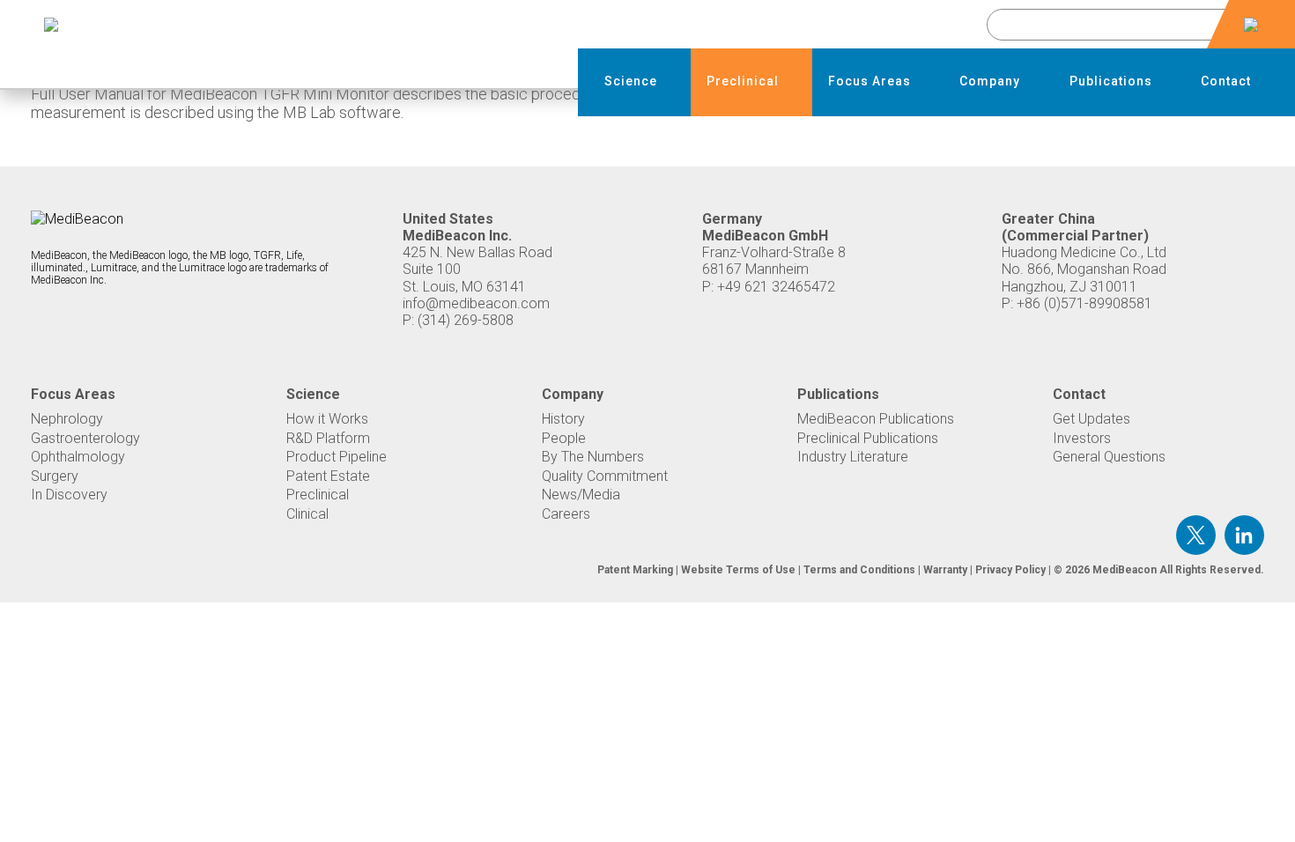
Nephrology (67, 418)
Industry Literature (852, 456)
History (563, 418)
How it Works (327, 418)
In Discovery (69, 494)
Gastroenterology (85, 438)
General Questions (1109, 456)
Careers (566, 514)
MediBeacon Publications (875, 418)
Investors (1082, 438)
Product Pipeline (336, 456)
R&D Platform (328, 438)
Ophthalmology (78, 456)
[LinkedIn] (1244, 535)
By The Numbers (593, 456)
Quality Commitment (605, 476)
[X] (1196, 535)
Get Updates (1091, 418)
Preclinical (317, 494)
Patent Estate (328, 476)
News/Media (581, 494)
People (564, 438)
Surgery (54, 476)
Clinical (307, 514)
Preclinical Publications (867, 438)
